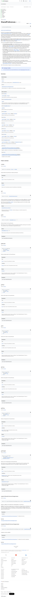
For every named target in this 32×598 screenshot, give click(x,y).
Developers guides (13, 572)
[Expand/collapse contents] (5, 9)
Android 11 (2, 578)
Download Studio (13, 575)
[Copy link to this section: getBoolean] (6, 243)
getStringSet (4, 142)
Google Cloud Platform (4, 587)
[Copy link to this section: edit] (3, 191)
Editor (29, 34)
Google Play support (24, 573)
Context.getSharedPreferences (6, 33)
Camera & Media (13, 563)
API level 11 (4, 452)
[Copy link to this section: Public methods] (9, 160)
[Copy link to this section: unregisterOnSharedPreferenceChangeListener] (20, 524)
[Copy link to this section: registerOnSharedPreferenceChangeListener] (19, 496)
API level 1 (4, 19)
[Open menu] (1, 1)
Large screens (23, 559)
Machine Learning (13, 560)
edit (2, 101)
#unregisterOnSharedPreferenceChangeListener (9, 520)
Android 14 (2, 574)
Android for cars (24, 563)
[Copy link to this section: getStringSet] (6, 451)
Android (2, 559)
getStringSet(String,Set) (7, 63)
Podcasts (2, 567)
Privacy (12, 564)
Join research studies (24, 574)
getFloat (3, 119)
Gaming (12, 559)
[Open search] (19, 0)
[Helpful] (29, 7)
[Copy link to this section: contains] (5, 164)
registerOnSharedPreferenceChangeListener (9, 147)
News (1, 564)
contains (3, 95)
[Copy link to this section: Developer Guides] (11, 68)
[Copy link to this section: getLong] (5, 367)
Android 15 (2, 573)
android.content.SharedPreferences (6, 30)
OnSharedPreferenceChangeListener (7, 86)
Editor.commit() (17, 50)
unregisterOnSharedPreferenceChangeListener (9, 154)
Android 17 (2, 570)
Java (30, 23)
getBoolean (4, 113)
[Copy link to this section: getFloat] (5, 284)
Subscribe (11, 593)
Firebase (2, 586)
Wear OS (23, 560)
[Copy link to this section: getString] (5, 408)
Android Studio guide (14, 571)
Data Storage (23, 69)
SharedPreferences (16, 82)
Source (2, 563)
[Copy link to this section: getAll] (4, 215)
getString (3, 136)
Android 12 (2, 577)
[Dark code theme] (30, 26)
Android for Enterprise (4, 560)
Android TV (23, 564)
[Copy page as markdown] (19, 22)
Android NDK (13, 576)
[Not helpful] (30, 7)
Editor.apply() (11, 46)
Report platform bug (24, 570)
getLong (3, 130)
